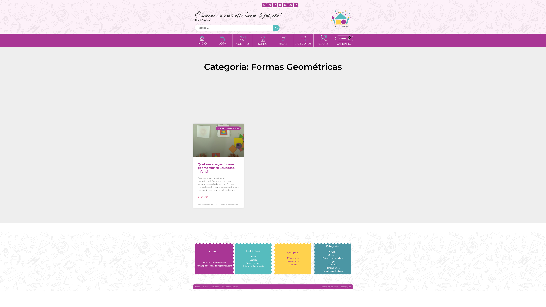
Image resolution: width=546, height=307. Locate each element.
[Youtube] (280, 5)
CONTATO (242, 43)
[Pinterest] (285, 5)
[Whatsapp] (275, 5)
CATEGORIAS (303, 43)
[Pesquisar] (276, 28)
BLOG (283, 43)
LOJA (222, 43)
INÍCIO (202, 43)
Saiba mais (203, 197)
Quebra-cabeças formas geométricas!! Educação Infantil (216, 167)
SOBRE (262, 43)
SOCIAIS (323, 43)
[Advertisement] (273, 99)
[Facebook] (269, 5)
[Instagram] (264, 5)
